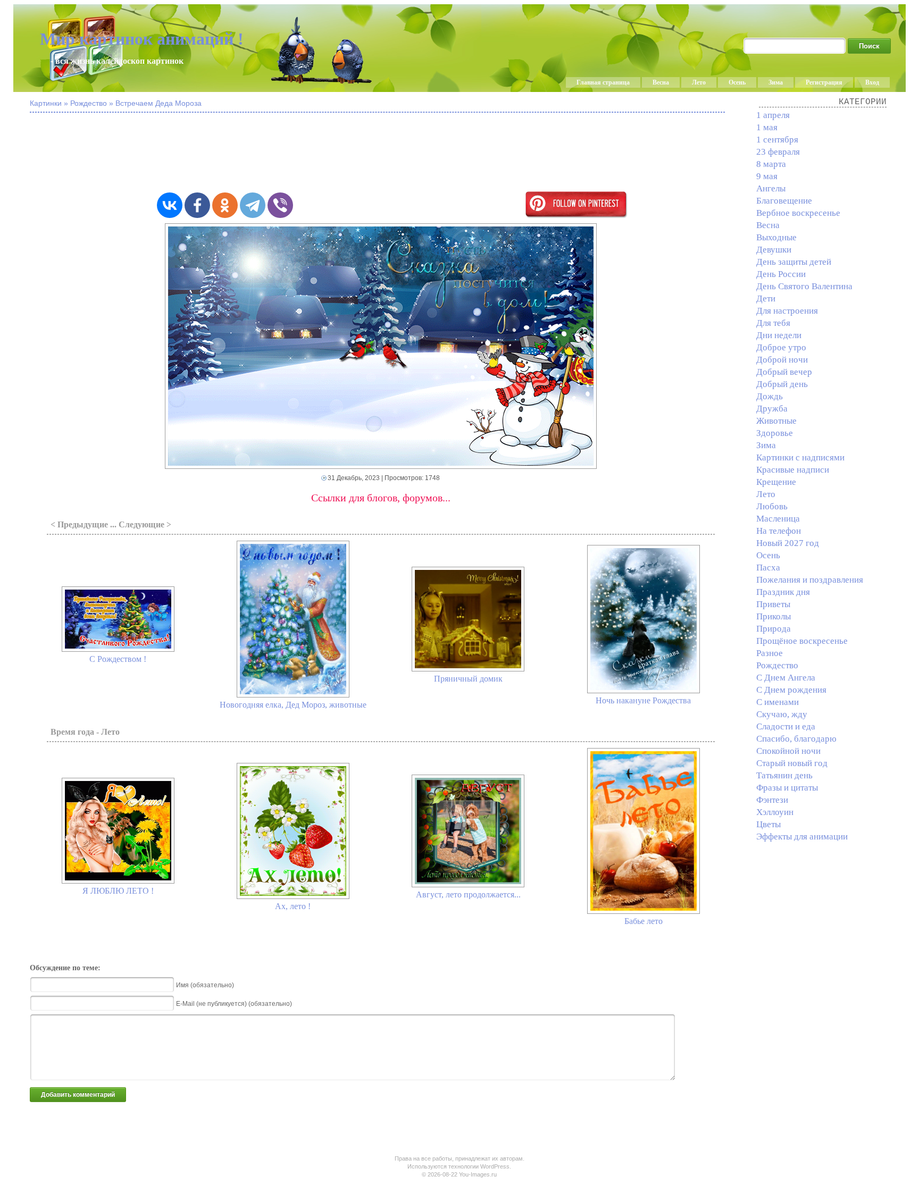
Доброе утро (781, 347)
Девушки (773, 250)
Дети (765, 298)
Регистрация (824, 82)
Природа (773, 629)
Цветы (768, 824)
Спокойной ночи (788, 751)
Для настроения (787, 311)
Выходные (776, 237)
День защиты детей (793, 262)
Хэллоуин (774, 812)
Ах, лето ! (293, 906)
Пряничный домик (468, 678)
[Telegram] (252, 205)
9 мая (767, 176)
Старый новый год (792, 763)
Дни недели (778, 335)
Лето (699, 82)
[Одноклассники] (225, 205)
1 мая (767, 127)
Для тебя (773, 323)
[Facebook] (197, 205)
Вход (872, 82)
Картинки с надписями (800, 457)
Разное (769, 653)
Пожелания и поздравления (809, 580)
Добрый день (782, 384)
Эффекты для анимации (802, 836)
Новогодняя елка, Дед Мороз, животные (293, 704)
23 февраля (778, 152)
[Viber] (280, 205)
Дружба (772, 409)
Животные (776, 421)
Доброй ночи (782, 360)
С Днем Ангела (785, 678)
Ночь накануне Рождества (643, 700)
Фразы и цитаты (787, 788)
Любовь (772, 506)
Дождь (769, 396)
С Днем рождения (791, 690)
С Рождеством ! (117, 658)
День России (781, 274)
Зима (775, 82)
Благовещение (784, 201)
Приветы (773, 604)
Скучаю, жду (781, 714)
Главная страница (603, 82)
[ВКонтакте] (169, 205)
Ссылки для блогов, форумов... (380, 497)
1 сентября (777, 140)
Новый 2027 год (787, 543)
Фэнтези (772, 800)
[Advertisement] (380, 153)
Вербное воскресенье (798, 213)
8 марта (771, 164)
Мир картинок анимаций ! (142, 38)
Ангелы (771, 188)
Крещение (776, 482)
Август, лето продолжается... (468, 894)
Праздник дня (783, 592)
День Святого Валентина (804, 286)
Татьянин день (784, 775)
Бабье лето (643, 921)
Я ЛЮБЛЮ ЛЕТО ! (118, 890)
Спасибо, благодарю (796, 739)
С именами (777, 702)
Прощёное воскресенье (802, 641)
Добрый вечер (784, 372)
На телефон (778, 531)
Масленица (778, 519)
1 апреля (773, 115)
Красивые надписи (792, 470)
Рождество (777, 665)
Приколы (773, 616)
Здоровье (774, 433)
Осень (737, 82)
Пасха (768, 567)
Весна (661, 82)
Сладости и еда (785, 726)
